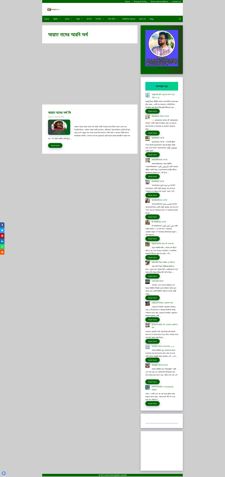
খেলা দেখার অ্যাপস (158, 281)
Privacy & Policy (140, 1)
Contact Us (176, 1)
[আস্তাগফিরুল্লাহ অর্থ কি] (147, 160)
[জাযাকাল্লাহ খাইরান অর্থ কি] (147, 117)
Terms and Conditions (159, 1)
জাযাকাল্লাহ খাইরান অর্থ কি (160, 116)
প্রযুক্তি (55, 19)
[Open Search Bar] (180, 19)
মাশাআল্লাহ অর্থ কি (158, 181)
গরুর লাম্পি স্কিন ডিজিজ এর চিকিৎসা (163, 262)
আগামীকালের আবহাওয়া (128, 19)
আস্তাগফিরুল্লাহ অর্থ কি (159, 159)
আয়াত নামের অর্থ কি (59, 112)
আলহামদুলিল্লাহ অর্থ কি (159, 200)
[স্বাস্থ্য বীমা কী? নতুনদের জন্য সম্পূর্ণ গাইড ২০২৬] (147, 95)
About (127, 1)
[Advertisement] (89, 75)
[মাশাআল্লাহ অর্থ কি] (147, 182)
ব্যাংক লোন (142, 19)
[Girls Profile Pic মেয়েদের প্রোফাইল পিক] (147, 325)
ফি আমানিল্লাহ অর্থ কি (159, 221)
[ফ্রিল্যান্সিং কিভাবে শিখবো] (147, 366)
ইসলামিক (98, 19)
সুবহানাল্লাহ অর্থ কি (158, 137)
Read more (55, 145)
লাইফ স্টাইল (111, 19)
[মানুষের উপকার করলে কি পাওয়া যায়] (147, 244)
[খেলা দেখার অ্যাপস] (147, 282)
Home (46, 19)
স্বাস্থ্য (78, 19)
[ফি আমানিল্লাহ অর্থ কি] (147, 223)
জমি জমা (89, 19)
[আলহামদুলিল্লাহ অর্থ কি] (147, 201)
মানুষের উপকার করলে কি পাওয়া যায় (163, 243)
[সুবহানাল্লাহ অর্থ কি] (147, 139)
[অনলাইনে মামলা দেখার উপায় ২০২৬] (147, 347)
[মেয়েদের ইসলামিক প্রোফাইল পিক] (147, 304)
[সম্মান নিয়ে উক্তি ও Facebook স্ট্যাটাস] (147, 387)
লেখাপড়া (67, 19)
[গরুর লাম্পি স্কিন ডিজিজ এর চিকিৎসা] (147, 263)
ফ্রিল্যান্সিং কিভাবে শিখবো (160, 365)
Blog (151, 19)
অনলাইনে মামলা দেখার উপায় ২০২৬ (163, 346)
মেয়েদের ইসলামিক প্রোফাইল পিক (162, 302)
